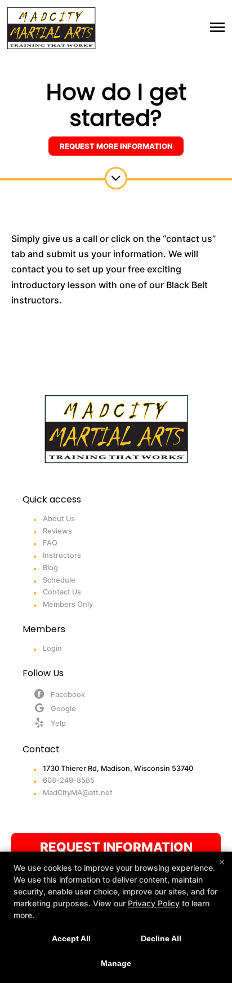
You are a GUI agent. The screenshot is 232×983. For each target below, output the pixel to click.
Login (52, 648)
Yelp (58, 723)
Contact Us (62, 592)
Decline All (161, 938)
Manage (116, 963)
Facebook (68, 694)
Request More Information (116, 146)
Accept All (71, 938)
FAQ (50, 543)
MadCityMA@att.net (78, 792)
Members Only (68, 604)
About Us (59, 518)
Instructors (62, 555)
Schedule (59, 580)
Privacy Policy (154, 903)
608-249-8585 (69, 780)
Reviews (57, 531)
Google (63, 708)
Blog (50, 567)
